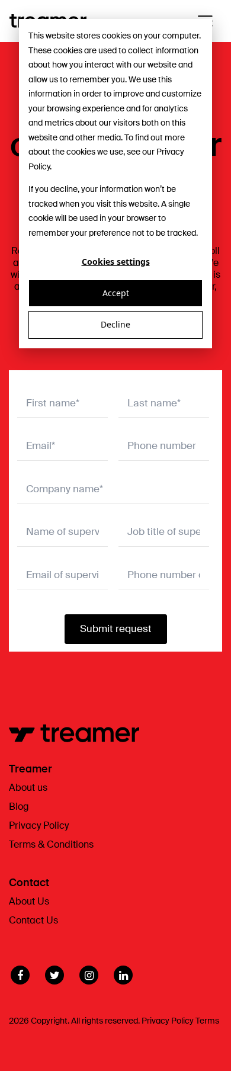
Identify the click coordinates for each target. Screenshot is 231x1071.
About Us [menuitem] (29, 901)
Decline (115, 324)
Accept (115, 293)
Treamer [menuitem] (30, 769)
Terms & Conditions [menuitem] (51, 844)
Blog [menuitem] (19, 806)
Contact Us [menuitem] (33, 920)
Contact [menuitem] (29, 883)
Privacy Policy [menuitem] (39, 825)
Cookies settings (116, 261)
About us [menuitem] (28, 787)
